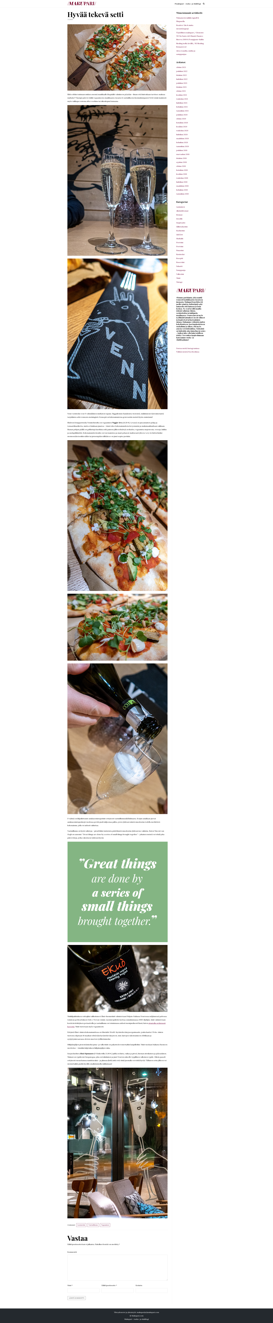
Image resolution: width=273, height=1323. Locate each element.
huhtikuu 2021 (181, 103)
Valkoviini (180, 274)
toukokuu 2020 (182, 130)
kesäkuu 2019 (181, 174)
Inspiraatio (180, 223)
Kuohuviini (180, 231)
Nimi (70, 1285)
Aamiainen (180, 207)
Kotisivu (139, 1285)
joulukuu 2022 (181, 71)
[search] (204, 4)
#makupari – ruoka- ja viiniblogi (188, 4)
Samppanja (180, 270)
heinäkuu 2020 (182, 123)
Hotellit (179, 219)
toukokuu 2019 (182, 178)
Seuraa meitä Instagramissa (187, 348)
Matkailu (179, 238)
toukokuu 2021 (182, 99)
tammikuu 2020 (182, 146)
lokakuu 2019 (181, 158)
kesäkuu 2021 (181, 95)
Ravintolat (180, 254)
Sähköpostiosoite (109, 1285)
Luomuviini (81, 1225)
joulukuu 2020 (181, 115)
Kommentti (72, 1252)
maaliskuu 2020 (182, 138)
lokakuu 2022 (181, 75)
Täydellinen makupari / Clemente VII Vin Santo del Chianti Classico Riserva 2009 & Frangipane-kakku (190, 36)
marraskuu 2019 (182, 154)
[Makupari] (81, 3)
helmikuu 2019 (182, 190)
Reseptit (179, 258)
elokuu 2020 (181, 119)
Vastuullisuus (93, 1225)
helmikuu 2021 (182, 107)
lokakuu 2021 (181, 87)
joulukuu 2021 (181, 83)
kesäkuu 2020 (181, 127)
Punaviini (180, 250)
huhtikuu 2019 (181, 182)
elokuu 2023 (181, 67)
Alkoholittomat (182, 211)
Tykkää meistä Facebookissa (187, 352)
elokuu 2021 (181, 91)
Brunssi (179, 215)
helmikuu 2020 (182, 142)
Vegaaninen (105, 1225)
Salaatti (179, 266)
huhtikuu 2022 (181, 79)
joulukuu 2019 (181, 150)
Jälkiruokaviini (181, 227)
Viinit (178, 278)
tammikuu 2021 (182, 111)
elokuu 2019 (181, 166)
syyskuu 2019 (181, 162)
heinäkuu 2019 (182, 170)
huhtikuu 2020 (182, 134)
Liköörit (179, 235)
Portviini (179, 242)
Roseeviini (180, 262)
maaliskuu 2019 (182, 186)
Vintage (179, 282)
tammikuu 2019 (182, 194)
